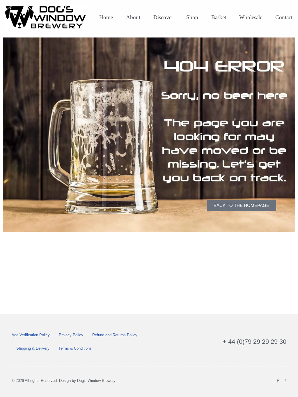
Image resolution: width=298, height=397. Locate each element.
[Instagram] (284, 380)
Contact (283, 17)
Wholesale (250, 17)
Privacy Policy (71, 335)
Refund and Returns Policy (114, 335)
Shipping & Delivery (32, 348)
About (133, 17)
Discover (163, 17)
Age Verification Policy (31, 335)
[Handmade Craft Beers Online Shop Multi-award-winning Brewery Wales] (46, 17)
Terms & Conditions (75, 348)
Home (106, 17)
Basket (218, 17)
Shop (192, 17)
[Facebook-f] (278, 380)
